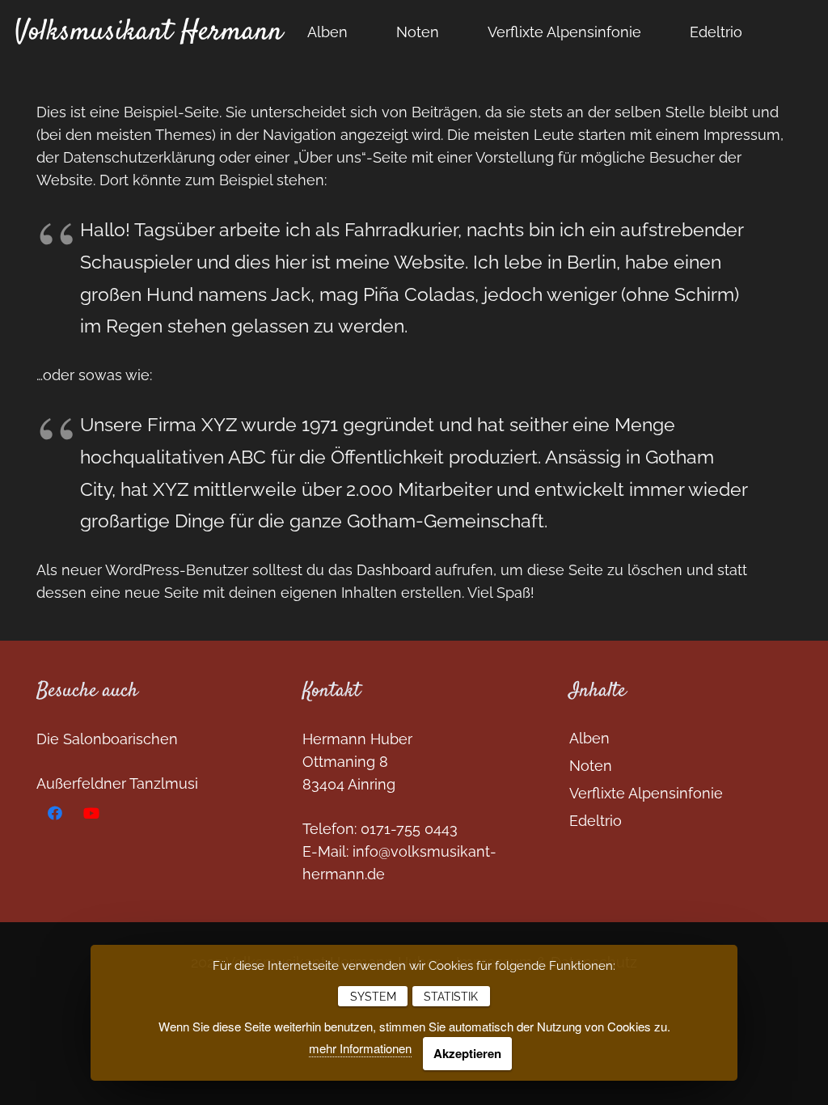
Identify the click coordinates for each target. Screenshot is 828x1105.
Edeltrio (595, 820)
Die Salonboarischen (107, 738)
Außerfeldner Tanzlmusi (117, 783)
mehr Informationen (360, 1047)
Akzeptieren (467, 1053)
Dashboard (394, 569)
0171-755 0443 (409, 828)
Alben (589, 738)
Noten (590, 765)
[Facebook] (54, 813)
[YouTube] (91, 813)
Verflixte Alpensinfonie (646, 793)
